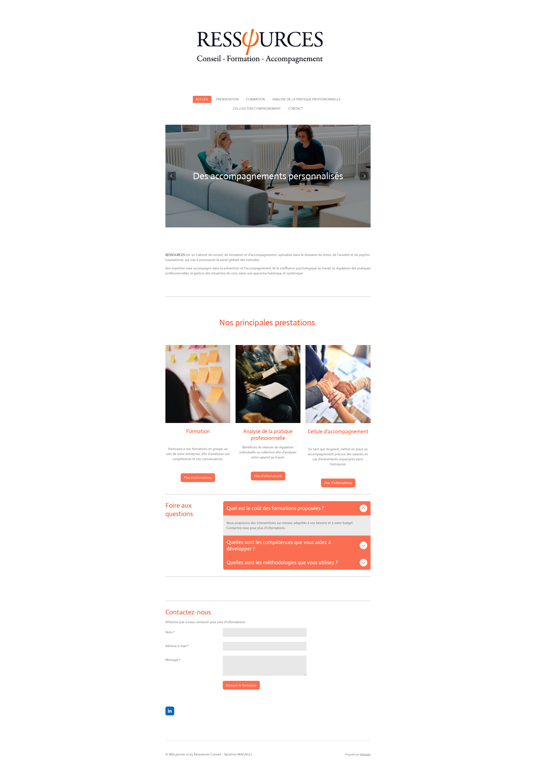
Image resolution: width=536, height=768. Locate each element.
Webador (365, 754)
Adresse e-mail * (177, 646)
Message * (172, 660)
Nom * (170, 632)
